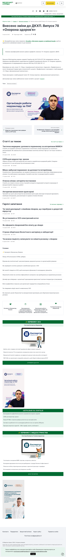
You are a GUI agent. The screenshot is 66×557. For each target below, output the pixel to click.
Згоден (33, 554)
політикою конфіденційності (22, 551)
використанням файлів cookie (39, 551)
